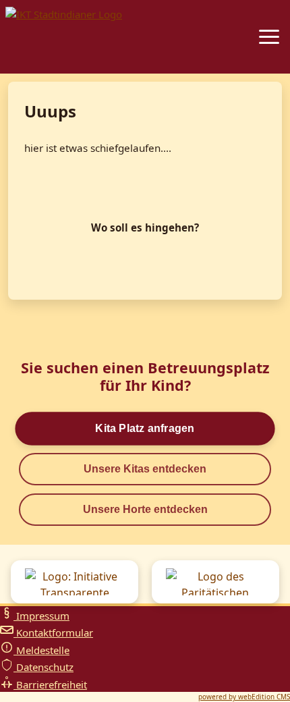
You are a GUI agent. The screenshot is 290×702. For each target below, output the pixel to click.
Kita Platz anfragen (144, 429)
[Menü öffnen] (269, 36)
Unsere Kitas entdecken (145, 469)
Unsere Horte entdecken (145, 509)
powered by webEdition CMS (244, 696)
